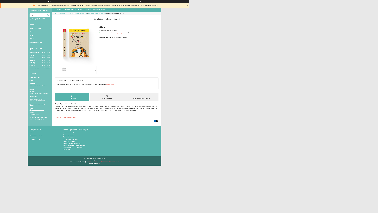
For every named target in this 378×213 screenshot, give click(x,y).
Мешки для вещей (68, 135)
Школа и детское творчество (71, 143)
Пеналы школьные (68, 137)
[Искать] (48, 15)
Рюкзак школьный (68, 133)
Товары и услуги (35, 28)
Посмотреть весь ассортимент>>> (66, 117)
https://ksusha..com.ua (37, 110)
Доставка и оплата (36, 42)
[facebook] (155, 121)
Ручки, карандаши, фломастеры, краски (75, 145)
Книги (72, 13)
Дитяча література (81, 13)
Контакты (88, 9)
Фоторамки (66, 149)
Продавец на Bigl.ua (94, 160)
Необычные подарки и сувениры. (73, 147)
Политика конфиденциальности (110, 162)
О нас (31, 35)
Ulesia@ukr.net (34, 114)
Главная (58, 9)
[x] (157, 121)
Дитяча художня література (97, 13)
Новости (32, 32)
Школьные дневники (69, 141)
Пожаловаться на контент (93, 162)
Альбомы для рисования (70, 139)
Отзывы (32, 38)
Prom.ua (103, 158)
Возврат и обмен (35, 139)
